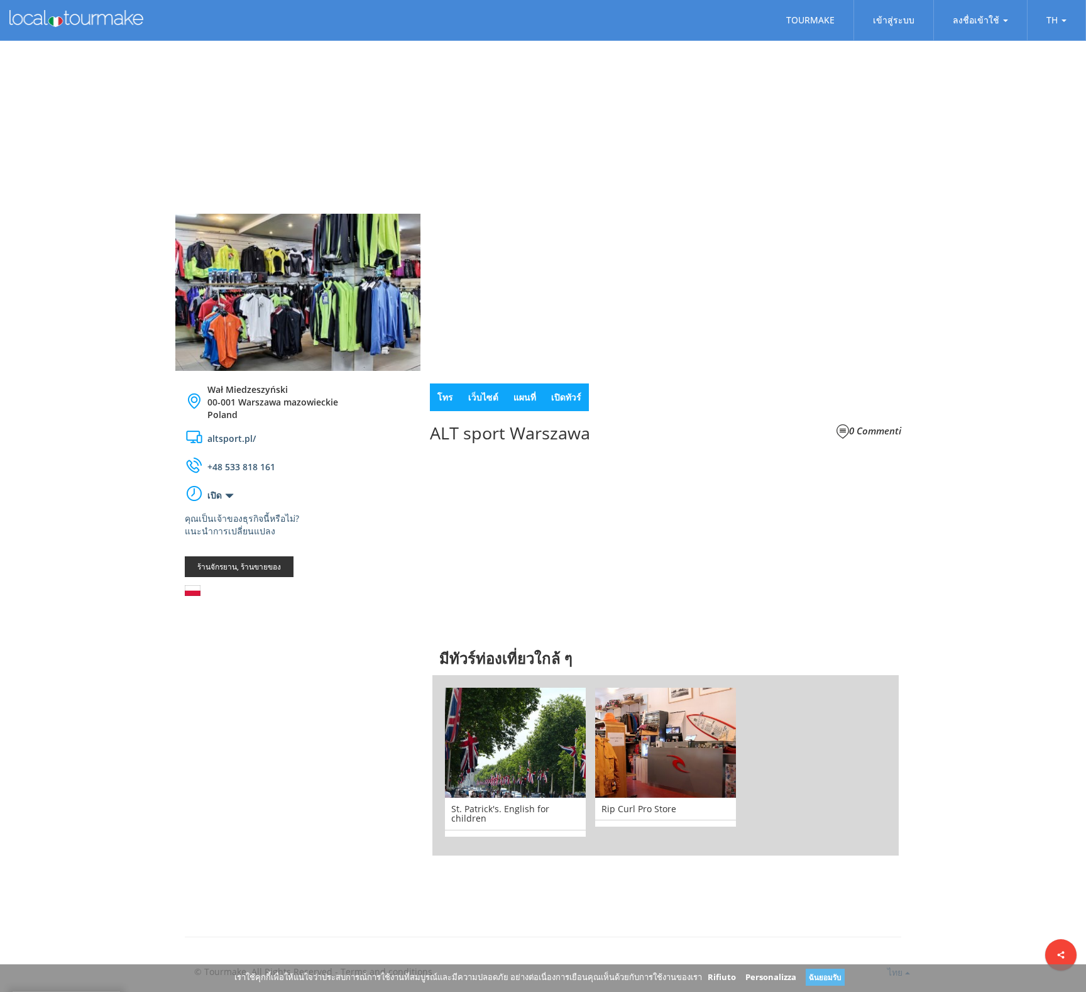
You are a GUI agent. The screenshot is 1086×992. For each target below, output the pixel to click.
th (1052, 20)
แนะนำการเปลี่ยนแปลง (230, 531)
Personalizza (770, 977)
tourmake (810, 20)
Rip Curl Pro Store (638, 809)
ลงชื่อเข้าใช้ (976, 20)
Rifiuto (722, 977)
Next (917, 765)
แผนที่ (524, 397)
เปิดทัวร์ (566, 397)
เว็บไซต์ (483, 397)
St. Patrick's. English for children (500, 813)
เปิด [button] (214, 495)
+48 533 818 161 (241, 467)
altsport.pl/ (231, 438)
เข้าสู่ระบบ (893, 20)
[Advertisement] (298, 706)
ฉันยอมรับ (825, 977)
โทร (445, 397)
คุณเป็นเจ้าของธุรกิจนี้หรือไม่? (242, 518)
